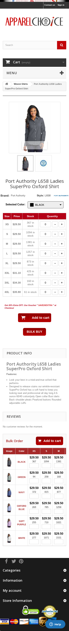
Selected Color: (15, 204)
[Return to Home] (6, 84)
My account (12, 590)
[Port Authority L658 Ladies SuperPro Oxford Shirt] (25, 163)
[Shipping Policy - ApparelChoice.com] (34, 1)
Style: (40, 195)
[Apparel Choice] (34, 21)
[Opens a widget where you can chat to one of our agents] (55, 624)
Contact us (49, 5)
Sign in (61, 5)
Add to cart (52, 441)
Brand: (5, 195)
